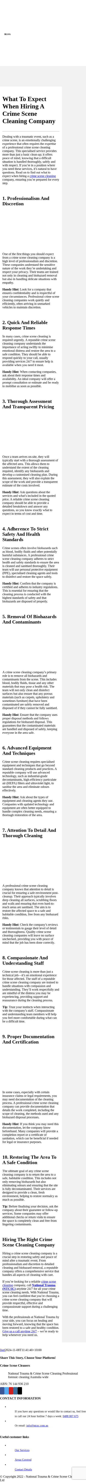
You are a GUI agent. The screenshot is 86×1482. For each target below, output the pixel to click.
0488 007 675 (70, 1416)
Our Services (22, 1450)
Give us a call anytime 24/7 (19, 1331)
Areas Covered (23, 1459)
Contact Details (23, 1469)
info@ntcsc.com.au (37, 1425)
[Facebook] (2, 1390)
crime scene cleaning (43, 176)
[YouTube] (11, 1390)
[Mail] (20, 1390)
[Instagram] (15, 1390)
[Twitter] (6, 1390)
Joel (2, 1350)
